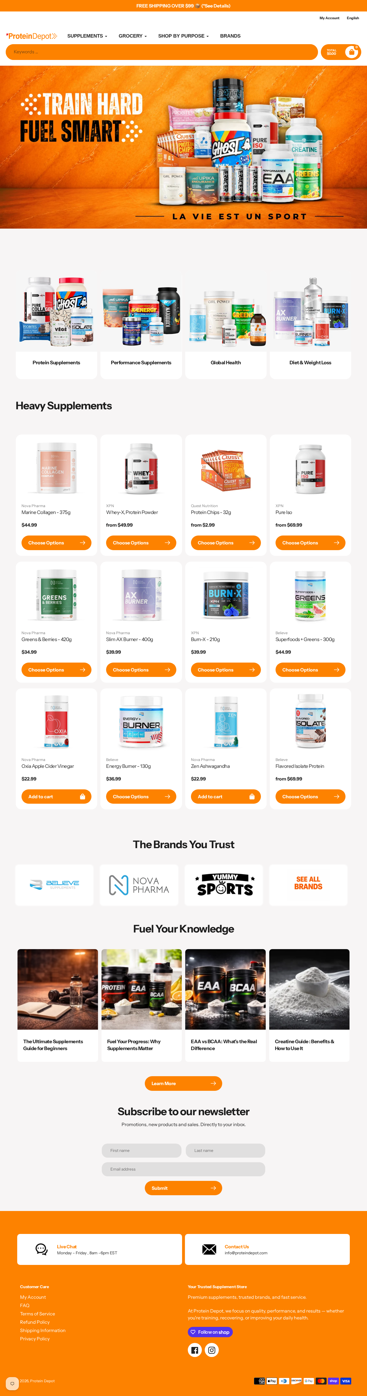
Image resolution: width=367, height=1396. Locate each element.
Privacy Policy (35, 1339)
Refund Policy (35, 1322)
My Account (33, 1297)
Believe (282, 632)
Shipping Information (43, 1330)
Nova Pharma (33, 505)
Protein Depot (42, 1381)
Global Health (226, 362)
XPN (110, 505)
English (353, 18)
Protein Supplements (56, 362)
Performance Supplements (141, 362)
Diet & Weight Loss (310, 362)
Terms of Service (37, 1314)
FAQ (25, 1305)
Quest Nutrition (204, 505)
